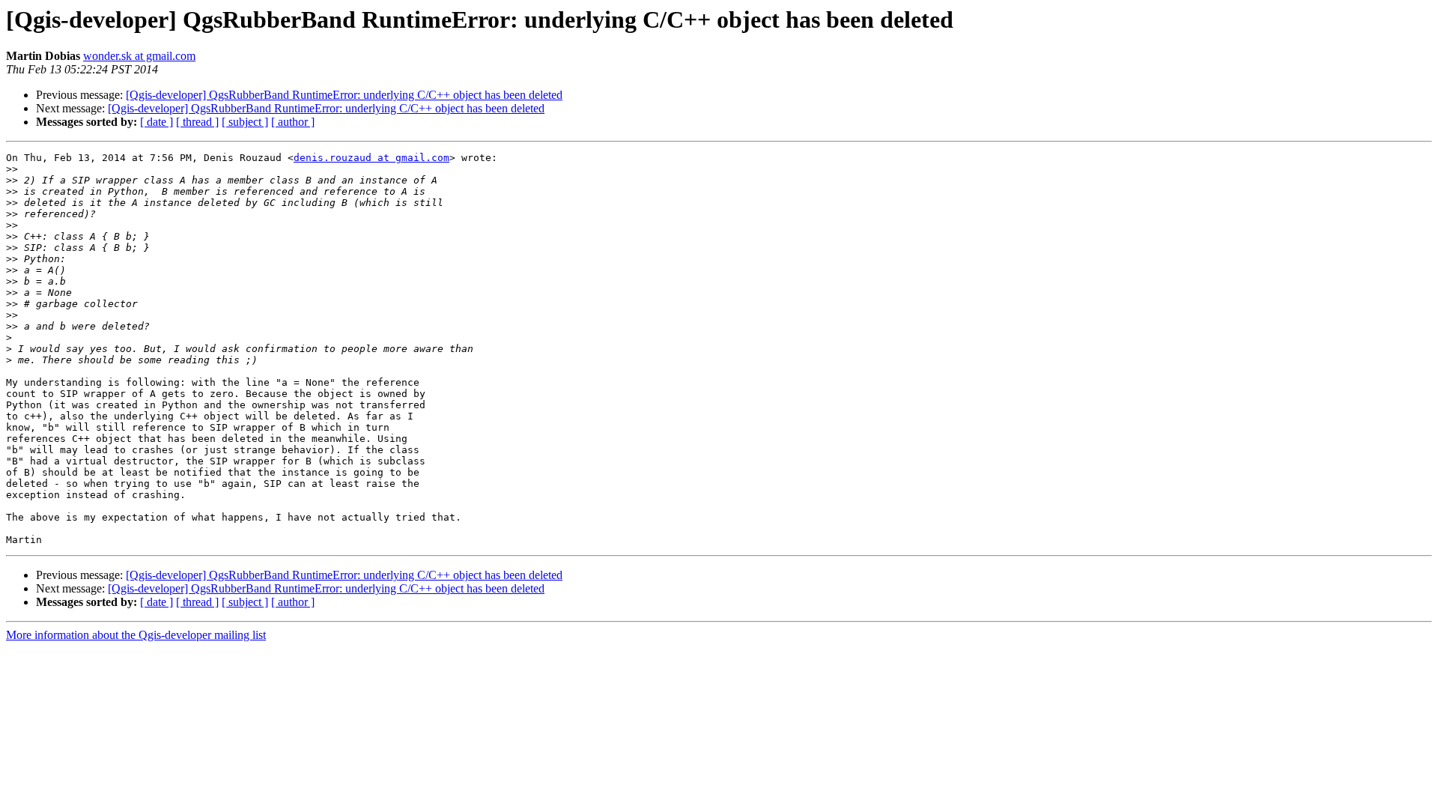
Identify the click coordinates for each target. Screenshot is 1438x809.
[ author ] (293, 121)
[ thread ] (197, 121)
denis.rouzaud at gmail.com (371, 157)
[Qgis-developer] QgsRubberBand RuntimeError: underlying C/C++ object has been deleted (344, 94)
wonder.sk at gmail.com (139, 55)
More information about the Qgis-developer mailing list (136, 634)
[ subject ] (245, 121)
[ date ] (156, 121)
